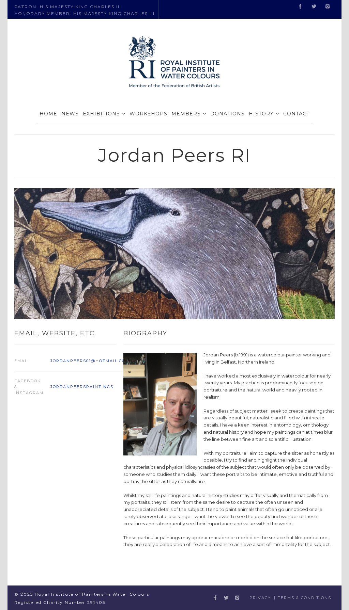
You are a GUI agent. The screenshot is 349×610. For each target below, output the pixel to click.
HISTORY (261, 114)
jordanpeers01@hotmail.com (90, 360)
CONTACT (296, 114)
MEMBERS (186, 114)
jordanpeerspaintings (81, 386)
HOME (48, 114)
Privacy (260, 597)
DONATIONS (227, 114)
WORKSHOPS (148, 114)
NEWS (70, 114)
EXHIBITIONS (101, 114)
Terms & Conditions (304, 597)
